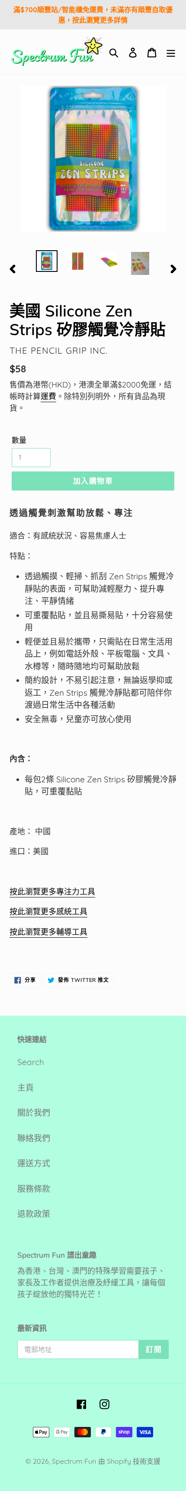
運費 (48, 396)
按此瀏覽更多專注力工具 (52, 892)
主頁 (25, 1087)
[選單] (170, 51)
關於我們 (33, 1112)
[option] (46, 261)
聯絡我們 (33, 1138)
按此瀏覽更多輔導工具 (48, 932)
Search (30, 1062)
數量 (19, 440)
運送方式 (33, 1163)
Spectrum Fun (74, 1461)
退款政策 (33, 1214)
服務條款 (33, 1189)
